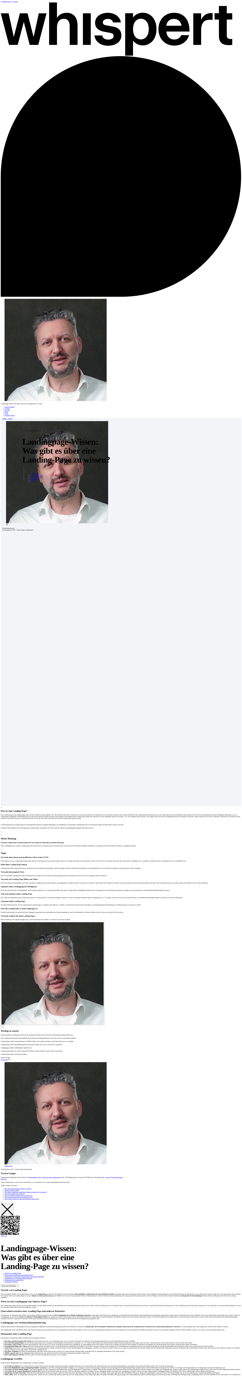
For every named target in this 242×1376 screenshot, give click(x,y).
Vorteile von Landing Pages (13, 1273)
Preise (6, 412)
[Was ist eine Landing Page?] (1, 807)
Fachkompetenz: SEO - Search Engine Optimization (44, 1177)
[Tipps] (1, 849)
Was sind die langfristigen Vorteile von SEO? (18, 1189)
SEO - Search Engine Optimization (112, 1177)
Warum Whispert (10, 407)
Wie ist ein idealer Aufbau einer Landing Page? (19, 1195)
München (3, 1179)
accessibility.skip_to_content (9, 1)
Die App (7, 410)
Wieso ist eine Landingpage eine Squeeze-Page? (19, 1275)
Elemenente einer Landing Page (14, 1280)
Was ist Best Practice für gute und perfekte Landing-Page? (22, 1199)
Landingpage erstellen (11, 1282)
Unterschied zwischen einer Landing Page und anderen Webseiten (24, 1276)
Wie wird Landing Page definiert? (15, 1194)
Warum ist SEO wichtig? (12, 1190)
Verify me (4, 1236)
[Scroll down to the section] (2, 1026)
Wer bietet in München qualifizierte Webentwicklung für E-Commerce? (26, 1192)
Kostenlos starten (10, 415)
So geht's (7, 408)
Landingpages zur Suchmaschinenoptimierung (18, 1278)
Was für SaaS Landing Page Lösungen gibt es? (19, 1197)
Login (6, 414)
